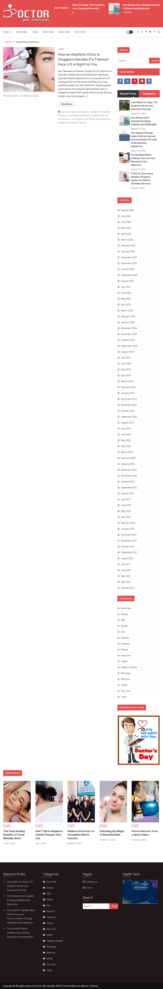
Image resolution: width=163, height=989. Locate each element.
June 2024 (126, 363)
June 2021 (126, 570)
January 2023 (128, 464)
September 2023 (129, 416)
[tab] (128, 93)
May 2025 (126, 298)
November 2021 (129, 540)
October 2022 (128, 481)
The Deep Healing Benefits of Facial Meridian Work (14, 835)
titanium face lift (78, 122)
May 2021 (126, 576)
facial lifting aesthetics (78, 115)
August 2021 (127, 558)
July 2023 (126, 428)
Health (7, 32)
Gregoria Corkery (30, 96)
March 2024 (127, 381)
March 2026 (127, 239)
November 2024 (129, 334)
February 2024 (128, 387)
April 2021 (126, 582)
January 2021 (128, 588)
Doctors (80, 32)
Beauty (124, 614)
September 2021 (129, 552)
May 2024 (126, 369)
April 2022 (126, 517)
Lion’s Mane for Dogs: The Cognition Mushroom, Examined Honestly (144, 105)
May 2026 (126, 228)
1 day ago (121, 12)
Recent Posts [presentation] (128, 93)
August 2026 (127, 210)
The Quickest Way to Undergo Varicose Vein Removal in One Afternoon (143, 160)
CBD (123, 620)
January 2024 (128, 393)
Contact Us (91, 882)
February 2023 (128, 458)
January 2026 (128, 251)
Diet (123, 632)
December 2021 (129, 534)
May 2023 (126, 440)
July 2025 (126, 287)
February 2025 (128, 316)
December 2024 (129, 328)
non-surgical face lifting (83, 119)
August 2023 (127, 422)
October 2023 (128, 411)
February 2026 (128, 245)
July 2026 (126, 216)
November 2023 (129, 405)
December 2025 (129, 257)
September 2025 (129, 275)
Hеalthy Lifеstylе (129, 667)
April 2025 (126, 304)
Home (89, 887)
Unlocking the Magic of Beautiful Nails (112, 833)
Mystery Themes (89, 986)
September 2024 (129, 346)
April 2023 (126, 446)
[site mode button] (130, 32)
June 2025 (126, 293)
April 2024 (126, 375)
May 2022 (126, 511)
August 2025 (127, 281)
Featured (125, 643)
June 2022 (126, 505)
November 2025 (129, 263)
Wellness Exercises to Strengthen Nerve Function (80, 835)
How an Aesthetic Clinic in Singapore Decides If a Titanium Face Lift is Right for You (83, 59)
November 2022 (129, 475)
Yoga (35, 32)
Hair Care (64, 32)
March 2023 (127, 452)
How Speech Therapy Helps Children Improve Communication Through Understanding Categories (144, 140)
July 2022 (126, 499)
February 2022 (128, 523)
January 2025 (128, 322)
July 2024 (126, 357)
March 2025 (127, 310)
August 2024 (127, 352)
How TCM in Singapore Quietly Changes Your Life (49, 835)
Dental (124, 626)
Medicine (125, 679)
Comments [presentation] (149, 93)
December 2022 (129, 470)
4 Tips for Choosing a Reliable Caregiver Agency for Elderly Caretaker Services (142, 178)
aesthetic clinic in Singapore (75, 112)
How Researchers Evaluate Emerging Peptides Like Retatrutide (144, 121)
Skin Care (48, 32)
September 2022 (129, 487)
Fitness (124, 649)
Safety (124, 685)
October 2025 (128, 269)
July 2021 (126, 564)
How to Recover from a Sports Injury (145, 833)
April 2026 (126, 234)
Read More (66, 104)
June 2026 (126, 222)
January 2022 (128, 529)
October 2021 (128, 546)
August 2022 (127, 493)
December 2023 (129, 399)
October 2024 (128, 340)
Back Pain (21, 32)
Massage (125, 673)
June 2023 (126, 434)
